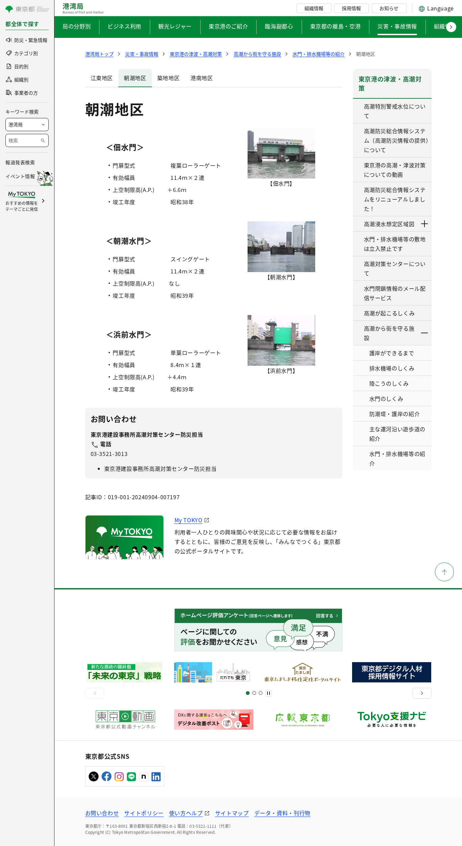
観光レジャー (175, 26)
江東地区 (102, 78)
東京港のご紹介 (228, 26)
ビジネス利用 (124, 26)
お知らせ (388, 8)
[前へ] (94, 693)
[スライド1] (248, 693)
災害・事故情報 (397, 26)
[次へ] (422, 693)
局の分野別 (77, 26)
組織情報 (313, 8)
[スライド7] (260, 693)
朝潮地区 (135, 78)
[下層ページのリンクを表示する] (425, 224)
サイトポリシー (143, 813)
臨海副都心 (279, 26)
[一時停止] (268, 693)
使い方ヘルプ (186, 813)
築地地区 (168, 78)
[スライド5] (254, 693)
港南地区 (201, 78)
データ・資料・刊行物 (282, 813)
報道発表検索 (20, 162)
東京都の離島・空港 (335, 26)
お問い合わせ (102, 813)
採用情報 (351, 8)
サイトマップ (232, 813)
